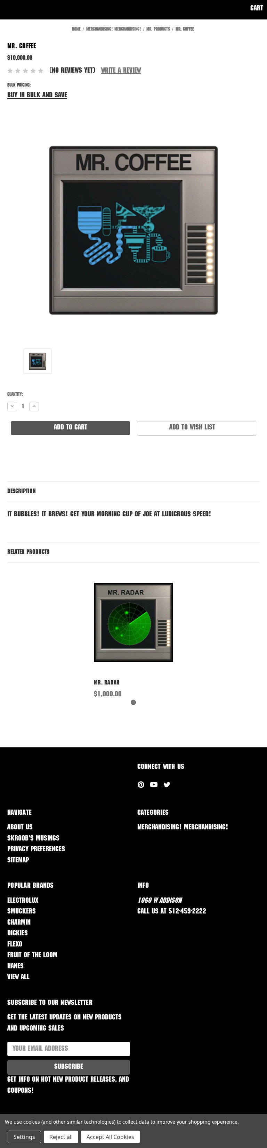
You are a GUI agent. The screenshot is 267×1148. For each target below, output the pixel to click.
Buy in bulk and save (37, 95)
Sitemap (18, 860)
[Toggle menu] (9, 9)
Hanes (15, 966)
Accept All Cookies (110, 1137)
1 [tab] (133, 702)
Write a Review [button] (121, 71)
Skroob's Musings (33, 839)
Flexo (14, 945)
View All (18, 977)
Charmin (19, 923)
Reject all (61, 1137)
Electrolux (22, 901)
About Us (20, 827)
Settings (24, 1137)
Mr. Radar (107, 683)
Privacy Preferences (36, 849)
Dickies (17, 933)
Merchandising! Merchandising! (182, 827)
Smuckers (21, 912)
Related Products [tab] (28, 552)
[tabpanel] (133, 635)
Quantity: (15, 395)
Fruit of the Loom (32, 955)
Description (21, 492)
